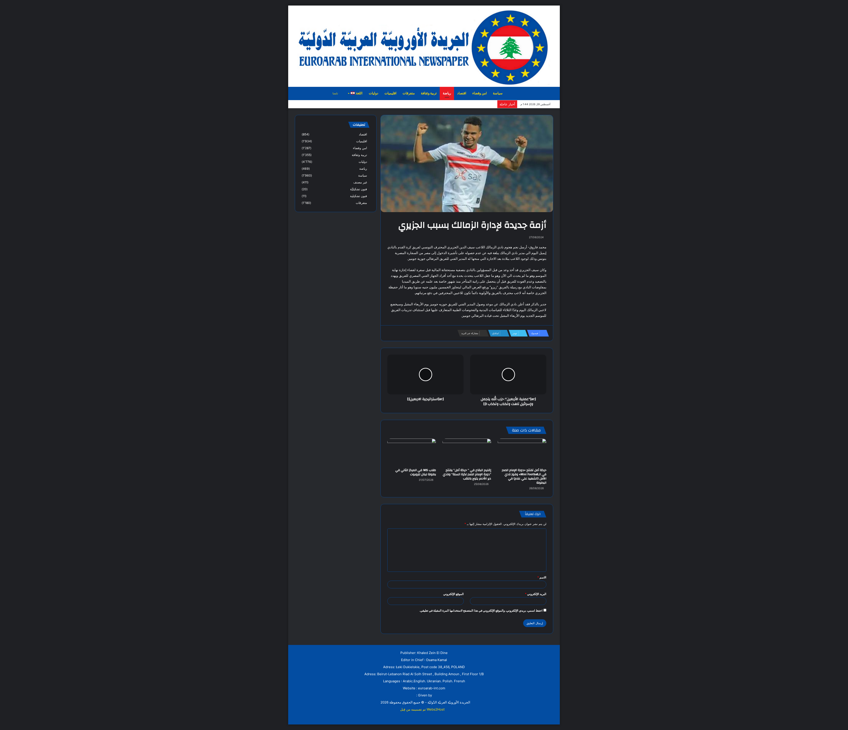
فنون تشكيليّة (358, 189)
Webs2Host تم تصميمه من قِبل (422, 709)
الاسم (541, 577)
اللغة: (358, 93)
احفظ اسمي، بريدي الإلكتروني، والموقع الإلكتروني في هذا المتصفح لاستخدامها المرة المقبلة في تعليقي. (481, 610)
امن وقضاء (479, 93)
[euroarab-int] (424, 46)
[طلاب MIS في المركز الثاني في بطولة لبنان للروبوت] (411, 452)
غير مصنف (360, 182)
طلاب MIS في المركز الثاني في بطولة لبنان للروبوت (415, 472)
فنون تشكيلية (358, 196)
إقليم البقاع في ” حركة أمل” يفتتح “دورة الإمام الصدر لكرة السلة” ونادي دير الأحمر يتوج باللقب (467, 474)
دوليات (373, 93)
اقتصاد (461, 93)
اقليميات (390, 93)
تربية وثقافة (429, 93)
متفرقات (409, 93)
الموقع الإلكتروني (453, 594)
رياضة (447, 93)
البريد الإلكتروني (535, 594)
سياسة (498, 93)
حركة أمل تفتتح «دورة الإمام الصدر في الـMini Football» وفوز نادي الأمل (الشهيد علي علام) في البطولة (524, 476)
